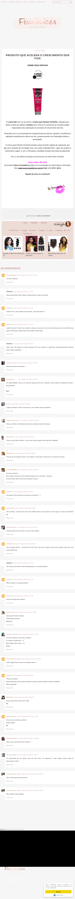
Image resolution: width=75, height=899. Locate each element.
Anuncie (27, 875)
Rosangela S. (10, 379)
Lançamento (46, 216)
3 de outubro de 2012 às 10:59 (26, 544)
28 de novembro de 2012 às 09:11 (32, 774)
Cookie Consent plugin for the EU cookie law (58, 895)
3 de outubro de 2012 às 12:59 (23, 579)
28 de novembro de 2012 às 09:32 (32, 790)
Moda (26, 2)
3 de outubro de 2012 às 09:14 (29, 470)
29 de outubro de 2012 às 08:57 (28, 738)
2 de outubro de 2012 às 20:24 (28, 363)
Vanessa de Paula (12, 420)
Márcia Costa (11, 612)
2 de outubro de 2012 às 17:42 (23, 291)
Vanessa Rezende (12, 634)
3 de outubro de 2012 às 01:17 (25, 437)
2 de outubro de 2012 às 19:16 (23, 344)
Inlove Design (22, 880)
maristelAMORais (12, 470)
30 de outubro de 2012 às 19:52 (27, 755)
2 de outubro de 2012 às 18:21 (23, 308)
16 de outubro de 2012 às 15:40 (27, 716)
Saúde (32, 2)
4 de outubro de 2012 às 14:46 (26, 612)
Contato (41, 2)
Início (5, 2)
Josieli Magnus (11, 275)
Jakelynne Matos (12, 738)
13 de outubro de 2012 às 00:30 (23, 697)
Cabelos (39, 216)
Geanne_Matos (11, 755)
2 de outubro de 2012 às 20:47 (28, 379)
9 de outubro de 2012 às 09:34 (23, 675)
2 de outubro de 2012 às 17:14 (27, 275)
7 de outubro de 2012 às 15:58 (31, 659)
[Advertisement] (37, 43)
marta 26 (9, 596)
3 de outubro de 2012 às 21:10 (23, 596)
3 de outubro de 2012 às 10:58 (27, 527)
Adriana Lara (10, 508)
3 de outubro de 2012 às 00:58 (29, 420)
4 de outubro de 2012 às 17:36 (28, 634)
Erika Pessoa (10, 453)
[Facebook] (25, 231)
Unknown (9, 308)
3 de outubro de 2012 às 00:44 (20, 404)
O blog (12, 875)
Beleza (19, 2)
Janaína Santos (11, 716)
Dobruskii (9, 697)
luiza (8, 404)
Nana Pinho (10, 437)
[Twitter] (33, 231)
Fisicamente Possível (13, 659)
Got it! (58, 891)
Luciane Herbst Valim (13, 774)
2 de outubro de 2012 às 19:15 (23, 324)
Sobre (12, 2)
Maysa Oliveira (11, 527)
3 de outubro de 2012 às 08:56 (25, 453)
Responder (9, 282)
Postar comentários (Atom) (15, 829)
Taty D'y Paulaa (11, 363)
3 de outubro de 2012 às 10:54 (26, 508)
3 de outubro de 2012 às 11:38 (23, 563)
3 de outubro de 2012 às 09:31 (23, 492)
